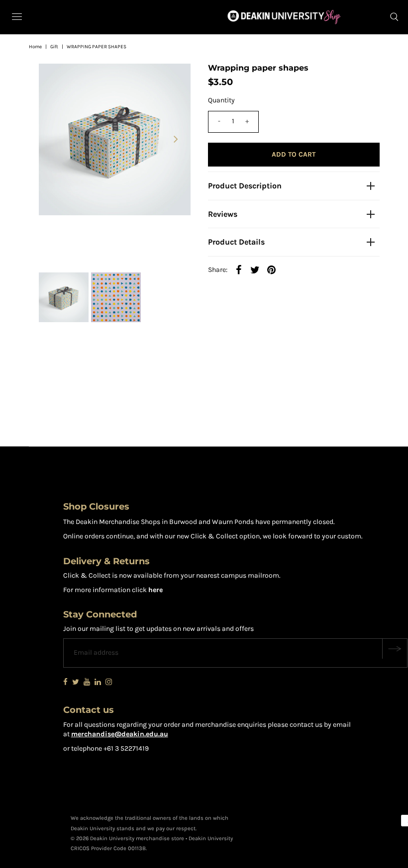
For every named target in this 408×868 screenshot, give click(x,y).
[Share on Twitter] (255, 269)
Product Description (245, 185)
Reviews (222, 214)
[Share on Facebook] (238, 269)
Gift (54, 47)
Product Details (236, 242)
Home (35, 47)
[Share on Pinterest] (271, 269)
